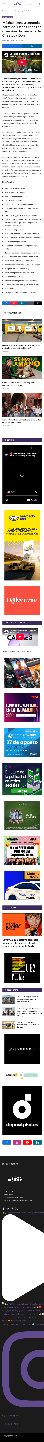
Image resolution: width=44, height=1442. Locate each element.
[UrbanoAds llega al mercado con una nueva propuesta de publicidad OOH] (8, 999)
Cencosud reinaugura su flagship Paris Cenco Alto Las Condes (28, 1024)
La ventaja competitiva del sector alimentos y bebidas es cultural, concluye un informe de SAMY (20, 943)
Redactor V (9, 40)
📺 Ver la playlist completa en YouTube (17, 651)
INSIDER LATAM (12, 1424)
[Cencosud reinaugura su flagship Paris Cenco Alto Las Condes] (8, 1025)
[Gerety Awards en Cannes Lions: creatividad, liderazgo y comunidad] (22, 404)
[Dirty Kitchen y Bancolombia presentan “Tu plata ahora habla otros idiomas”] (22, 330)
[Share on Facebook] (12, 46)
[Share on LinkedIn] (32, 46)
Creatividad (7, 17)
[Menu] (3, 4)
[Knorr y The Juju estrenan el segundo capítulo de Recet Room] (22, 367)
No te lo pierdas (11, 990)
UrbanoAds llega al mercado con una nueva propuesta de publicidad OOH (28, 999)
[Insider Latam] (17, 4)
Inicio (4, 11)
